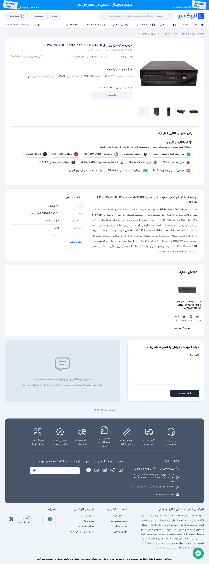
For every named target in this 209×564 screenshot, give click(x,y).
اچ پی (123, 56)
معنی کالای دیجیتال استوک (81, 531)
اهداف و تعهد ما (86, 526)
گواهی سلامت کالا (119, 521)
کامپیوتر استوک (170, 33)
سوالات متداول (120, 526)
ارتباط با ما (89, 521)
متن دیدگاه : (193, 354)
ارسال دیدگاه (185, 393)
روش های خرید (120, 515)
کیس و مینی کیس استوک (147, 33)
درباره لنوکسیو (87, 515)
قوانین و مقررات (120, 531)
